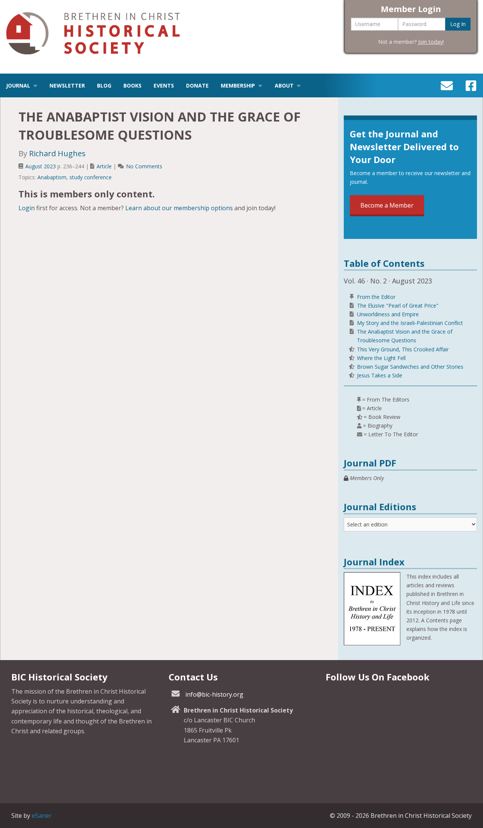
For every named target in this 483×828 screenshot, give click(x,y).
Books (132, 85)
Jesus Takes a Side (379, 375)
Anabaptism (51, 177)
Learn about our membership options (179, 208)
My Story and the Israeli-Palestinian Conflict (410, 322)
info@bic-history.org (214, 694)
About (284, 85)
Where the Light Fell (381, 358)
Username (367, 24)
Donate (197, 85)
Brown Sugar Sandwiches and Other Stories (410, 366)
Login (26, 208)
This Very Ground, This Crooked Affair (403, 349)
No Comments (144, 166)
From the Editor (376, 296)
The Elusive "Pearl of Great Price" (397, 305)
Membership (238, 85)
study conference (90, 177)
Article (104, 166)
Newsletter (67, 85)
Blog (104, 85)
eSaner (42, 815)
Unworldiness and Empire (388, 314)
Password (414, 24)
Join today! (431, 41)
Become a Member (387, 205)
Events (164, 85)
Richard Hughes (57, 153)
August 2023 (40, 166)
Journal (18, 85)
